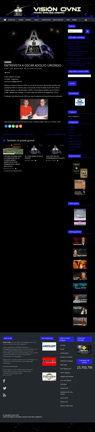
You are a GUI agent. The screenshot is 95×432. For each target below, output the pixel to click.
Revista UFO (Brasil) (66, 357)
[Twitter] (9, 126)
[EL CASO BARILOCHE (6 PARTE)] (34, 145)
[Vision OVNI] (5, 20)
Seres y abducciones (74, 147)
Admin (74, 20)
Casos (36, 20)
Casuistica (7, 62)
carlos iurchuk (29, 68)
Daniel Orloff (64, 388)
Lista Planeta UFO (65, 369)
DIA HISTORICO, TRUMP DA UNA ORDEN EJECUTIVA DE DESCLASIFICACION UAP (78, 53)
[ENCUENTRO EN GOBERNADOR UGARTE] (55, 145)
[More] (20, 126)
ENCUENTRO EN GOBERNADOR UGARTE (55, 157)
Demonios (63, 384)
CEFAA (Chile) (64, 353)
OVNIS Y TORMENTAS (55, 134)
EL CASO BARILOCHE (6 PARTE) (34, 157)
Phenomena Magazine (74, 144)
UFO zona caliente (65, 380)
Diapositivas (46, 20)
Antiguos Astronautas (66, 376)
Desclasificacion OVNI (74, 135)
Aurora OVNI (64, 398)
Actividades (71, 127)
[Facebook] (6, 126)
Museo (21, 20)
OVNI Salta (63, 365)
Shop (68, 20)
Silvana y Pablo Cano (66, 406)
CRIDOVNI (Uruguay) (66, 361)
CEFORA (28, 20)
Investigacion (58, 20)
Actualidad (71, 130)
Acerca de (11, 20)
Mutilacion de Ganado (74, 141)
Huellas (70, 138)
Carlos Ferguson (65, 372)
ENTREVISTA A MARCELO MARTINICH (18, 134)
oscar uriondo (38, 68)
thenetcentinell (19, 68)
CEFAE (62, 349)
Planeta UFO (64, 402)
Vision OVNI (71, 150)
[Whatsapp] (13, 126)
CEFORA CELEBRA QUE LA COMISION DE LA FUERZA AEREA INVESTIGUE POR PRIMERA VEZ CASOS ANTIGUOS (12, 161)
